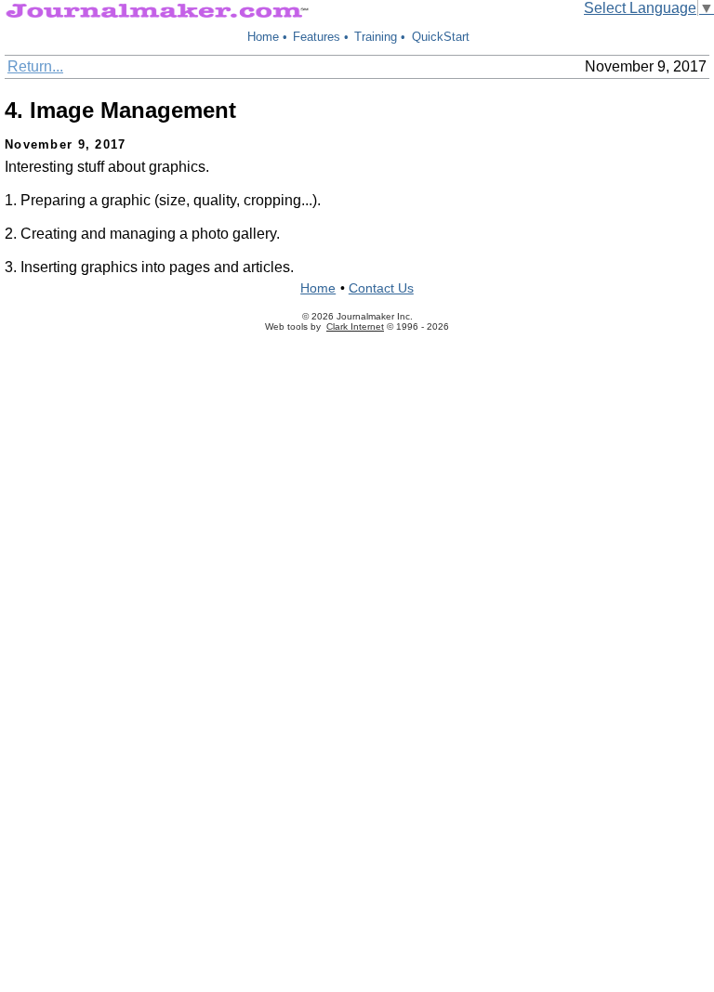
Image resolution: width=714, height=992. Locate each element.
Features (316, 37)
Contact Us (381, 288)
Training (375, 37)
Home (263, 37)
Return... (35, 66)
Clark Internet (355, 326)
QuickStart (440, 37)
